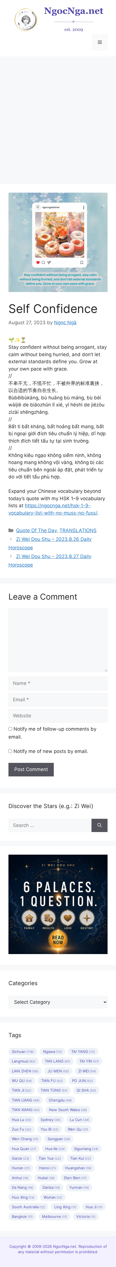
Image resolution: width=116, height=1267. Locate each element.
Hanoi (47, 1168)
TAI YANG (83, 1051)
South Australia (28, 1207)
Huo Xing (23, 1197)
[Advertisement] (58, 117)
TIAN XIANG (26, 1109)
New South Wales (68, 1109)
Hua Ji (94, 1207)
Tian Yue (50, 1158)
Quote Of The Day (36, 530)
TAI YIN (89, 1061)
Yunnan (79, 1187)
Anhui (20, 1177)
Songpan (59, 1139)
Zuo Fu (21, 1129)
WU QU (22, 1080)
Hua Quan (24, 1148)
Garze (20, 1158)
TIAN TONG (54, 1090)
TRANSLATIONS (78, 530)
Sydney (51, 1119)
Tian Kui (80, 1158)
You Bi (50, 1129)
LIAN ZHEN (25, 1071)
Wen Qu (78, 1129)
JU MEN (58, 1071)
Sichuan (23, 1051)
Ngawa (52, 1051)
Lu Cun (79, 1119)
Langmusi (23, 1061)
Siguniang (86, 1148)
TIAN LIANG (25, 1100)
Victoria (85, 1216)
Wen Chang (25, 1139)
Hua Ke (55, 1148)
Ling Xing (65, 1207)
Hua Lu (21, 1119)
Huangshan (78, 1168)
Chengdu (60, 1100)
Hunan (21, 1168)
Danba (51, 1187)
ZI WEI (87, 1071)
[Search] (100, 825)
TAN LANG (57, 1061)
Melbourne (54, 1216)
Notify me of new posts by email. (51, 751)
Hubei (46, 1177)
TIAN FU (52, 1080)
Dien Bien (75, 1177)
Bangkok (22, 1216)
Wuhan (53, 1197)
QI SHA (86, 1090)
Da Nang (22, 1187)
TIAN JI (21, 1090)
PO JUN (82, 1080)
